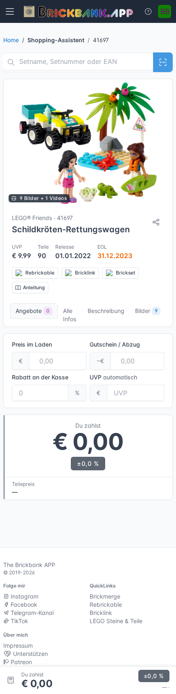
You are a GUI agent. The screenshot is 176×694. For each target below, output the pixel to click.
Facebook (23, 604)
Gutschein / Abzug (115, 344)
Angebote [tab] (33, 310)
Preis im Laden (32, 344)
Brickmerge (105, 596)
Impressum (18, 645)
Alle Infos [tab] (69, 314)
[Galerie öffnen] (88, 143)
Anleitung (34, 287)
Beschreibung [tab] (106, 310)
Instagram (23, 596)
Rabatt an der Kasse (40, 377)
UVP (113, 377)
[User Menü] (164, 11)
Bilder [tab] (146, 310)
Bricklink (101, 612)
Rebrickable (106, 604)
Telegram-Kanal (31, 612)
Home (11, 39)
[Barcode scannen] (163, 62)
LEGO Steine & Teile (116, 620)
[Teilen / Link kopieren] (156, 222)
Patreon (20, 661)
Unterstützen (29, 653)
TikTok (18, 620)
